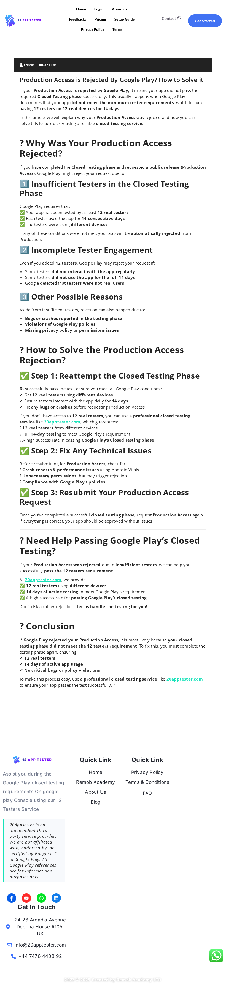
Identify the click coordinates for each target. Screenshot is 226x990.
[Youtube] (26, 898)
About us (119, 9)
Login (99, 9)
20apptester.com (62, 422)
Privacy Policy (92, 29)
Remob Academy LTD (139, 979)
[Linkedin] (56, 898)
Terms (117, 29)
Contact (169, 18)
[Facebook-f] (11, 898)
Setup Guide (124, 19)
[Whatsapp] (41, 898)
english (50, 64)
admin (28, 64)
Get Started (205, 20)
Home (81, 9)
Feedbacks (77, 19)
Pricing (100, 19)
